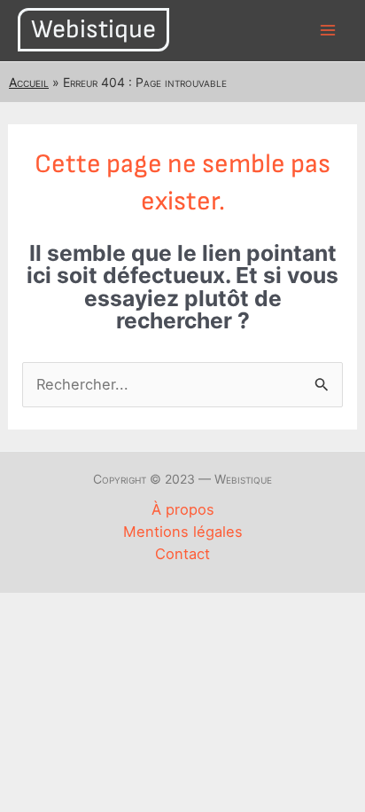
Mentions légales (183, 531)
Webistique (93, 29)
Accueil (29, 82)
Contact (182, 554)
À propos (182, 509)
